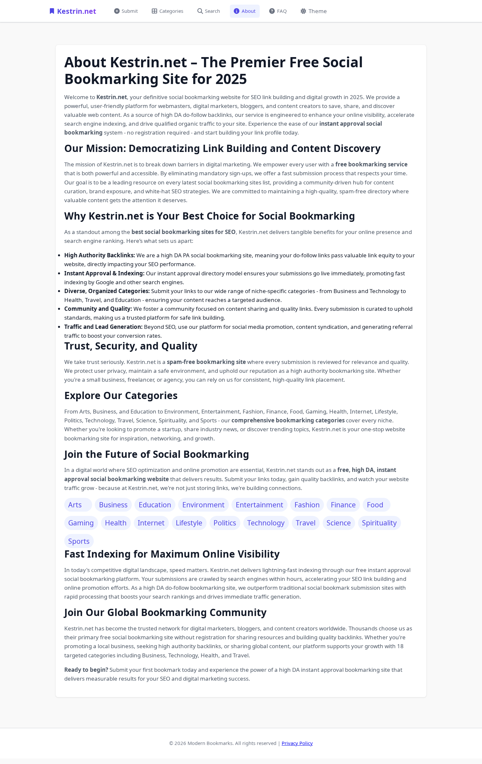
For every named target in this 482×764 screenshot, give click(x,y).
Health (116, 522)
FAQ (282, 11)
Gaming (81, 522)
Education (155, 504)
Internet (151, 522)
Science (339, 522)
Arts (75, 504)
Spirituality (379, 522)
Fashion (307, 504)
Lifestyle (189, 522)
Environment (203, 504)
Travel (305, 522)
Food (375, 504)
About (248, 11)
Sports (79, 541)
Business (113, 504)
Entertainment (259, 504)
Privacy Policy (297, 743)
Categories (171, 11)
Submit (130, 11)
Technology (266, 522)
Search (212, 11)
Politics (224, 522)
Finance (343, 504)
